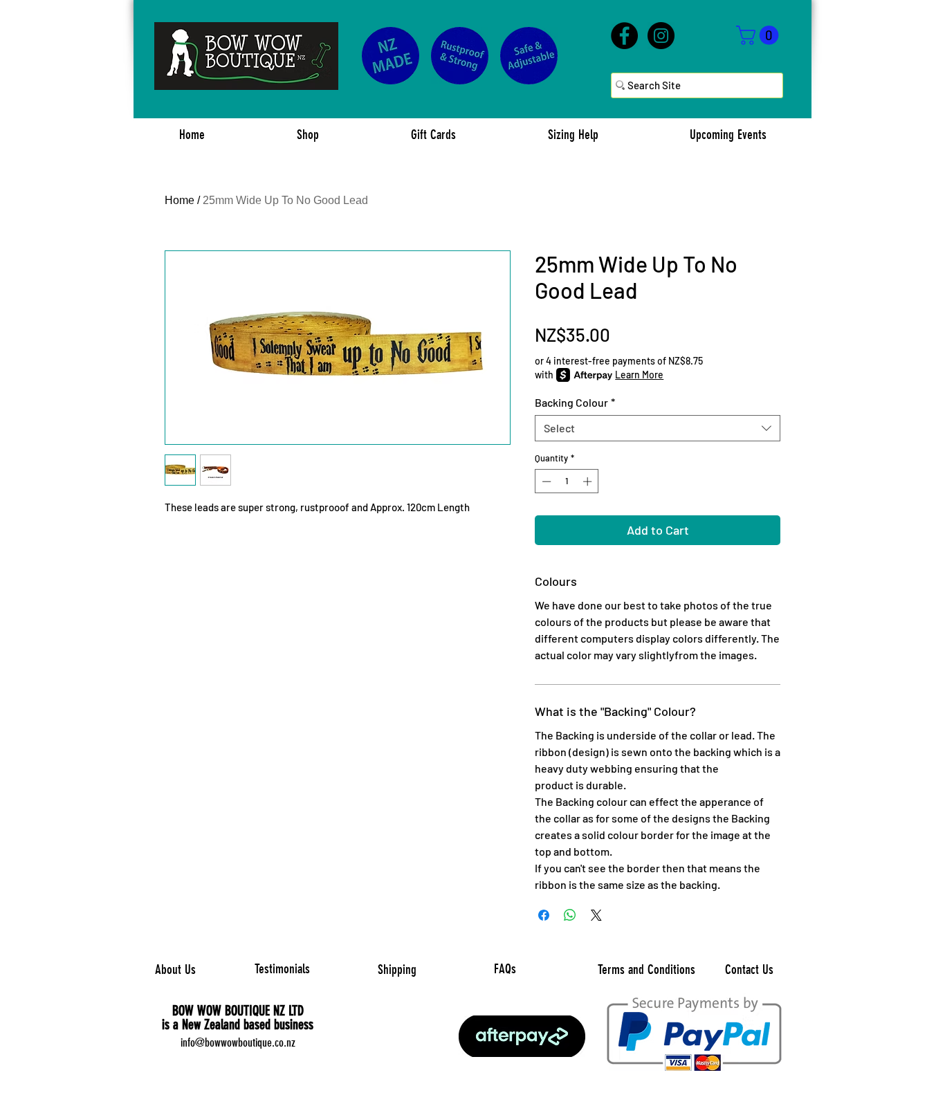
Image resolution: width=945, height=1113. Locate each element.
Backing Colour (575, 402)
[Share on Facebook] (543, 915)
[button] (759, 35)
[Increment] (588, 481)
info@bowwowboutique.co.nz (238, 1042)
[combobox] (657, 428)
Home (179, 200)
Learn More (639, 374)
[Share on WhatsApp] (570, 915)
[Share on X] (596, 915)
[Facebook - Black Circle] (624, 35)
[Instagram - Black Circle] (661, 35)
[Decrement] (545, 481)
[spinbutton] (566, 481)
